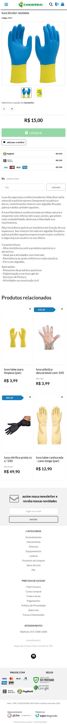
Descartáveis (34, 541)
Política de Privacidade (33, 605)
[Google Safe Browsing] (41, 687)
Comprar (36, 133)
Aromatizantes (33, 537)
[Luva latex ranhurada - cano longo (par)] (49, 438)
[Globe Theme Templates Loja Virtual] (19, 714)
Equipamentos (33, 551)
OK (56, 187)
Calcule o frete (12, 178)
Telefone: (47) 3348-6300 (33, 631)
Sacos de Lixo (33, 565)
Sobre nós (33, 610)
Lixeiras (33, 555)
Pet (33, 569)
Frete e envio (34, 596)
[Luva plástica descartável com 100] (49, 350)
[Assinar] (33, 519)
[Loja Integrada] (46, 714)
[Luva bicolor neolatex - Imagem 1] (26, 93)
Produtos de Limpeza (33, 560)
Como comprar (34, 591)
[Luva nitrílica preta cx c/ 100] (17, 438)
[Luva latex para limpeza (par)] (17, 350)
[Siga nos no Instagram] (33, 656)
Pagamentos (33, 600)
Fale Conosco (33, 586)
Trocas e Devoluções (33, 614)
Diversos (33, 546)
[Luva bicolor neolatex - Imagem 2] (39, 93)
